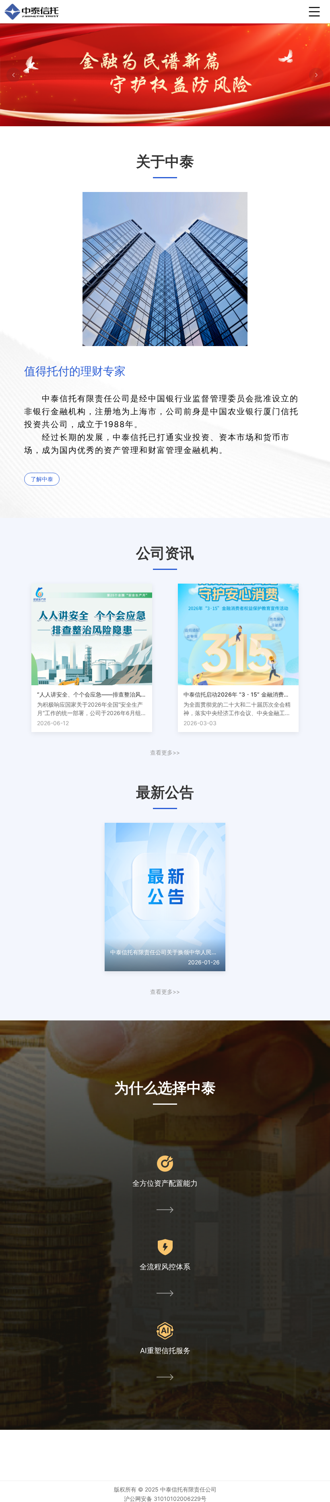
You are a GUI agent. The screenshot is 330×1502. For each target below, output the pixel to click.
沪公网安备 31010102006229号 (165, 1498)
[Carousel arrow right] (316, 75)
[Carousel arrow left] (13, 75)
